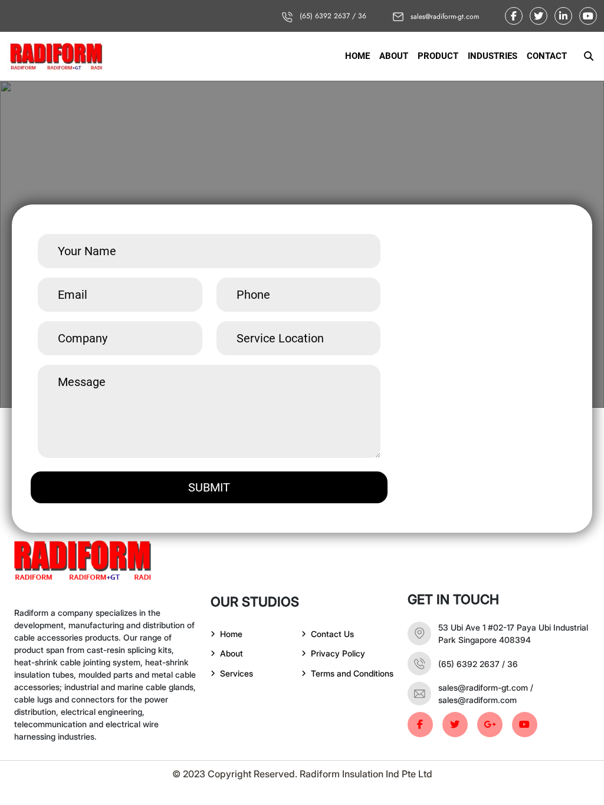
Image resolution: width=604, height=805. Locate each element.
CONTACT (547, 56)
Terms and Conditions (352, 673)
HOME (357, 56)
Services (236, 673)
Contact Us (332, 634)
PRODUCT (438, 56)
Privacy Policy (338, 653)
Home (231, 634)
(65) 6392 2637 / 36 (331, 16)
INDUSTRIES (492, 56)
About (231, 653)
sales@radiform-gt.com (443, 16)
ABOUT (393, 56)
